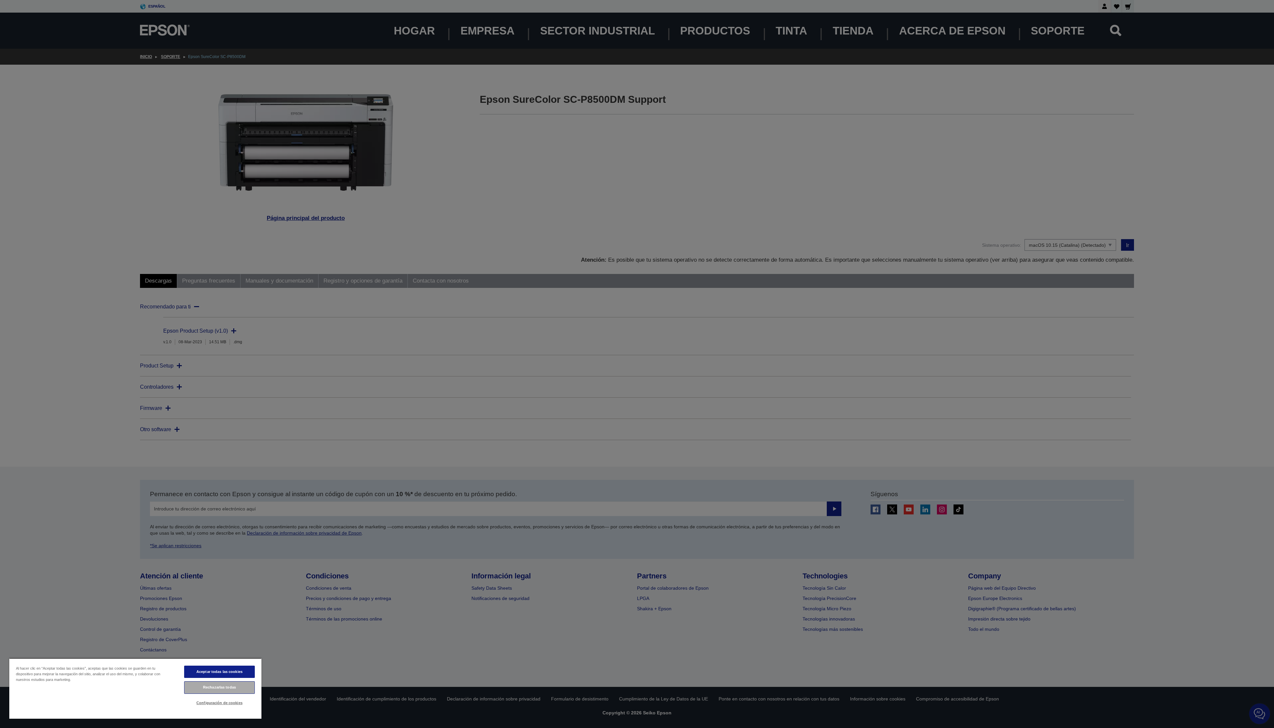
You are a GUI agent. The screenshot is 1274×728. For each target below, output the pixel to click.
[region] (135, 688)
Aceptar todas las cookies (219, 672)
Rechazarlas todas (219, 687)
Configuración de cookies (219, 703)
